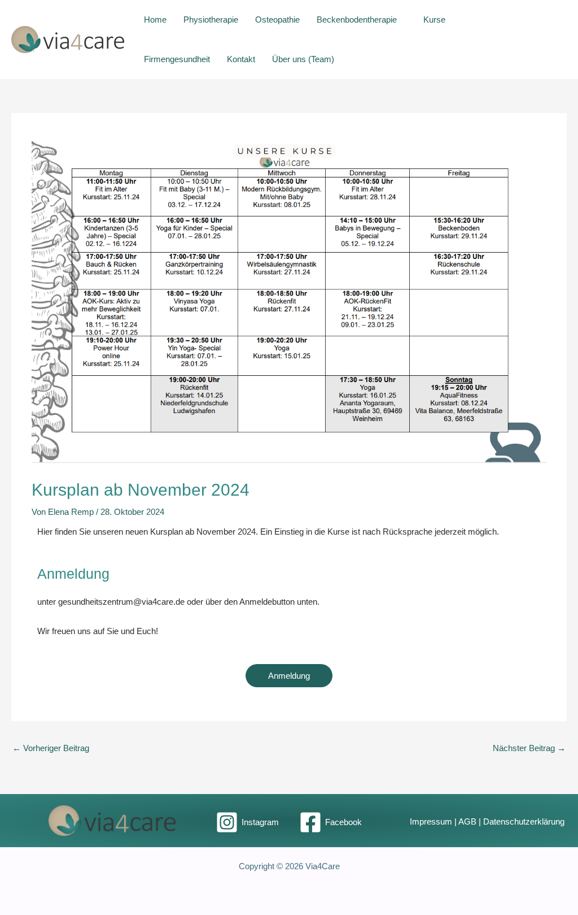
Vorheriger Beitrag (50, 748)
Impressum (431, 821)
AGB (467, 821)
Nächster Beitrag (529, 748)
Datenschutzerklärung (523, 821)
